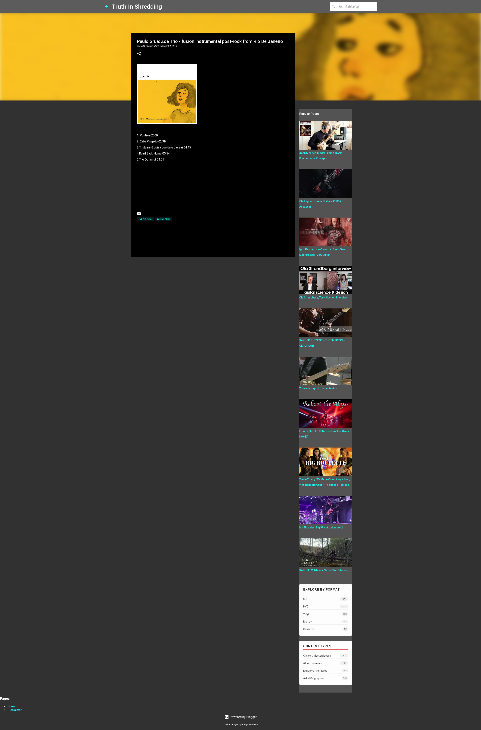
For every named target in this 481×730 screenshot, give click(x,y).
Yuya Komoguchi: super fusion (318, 388)
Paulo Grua (163, 219)
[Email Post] (139, 215)
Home (11, 706)
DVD (324, 606)
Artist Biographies (324, 678)
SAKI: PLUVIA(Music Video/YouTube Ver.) (324, 570)
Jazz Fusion (145, 219)
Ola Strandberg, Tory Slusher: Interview (323, 297)
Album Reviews (324, 663)
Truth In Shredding (137, 6)
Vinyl (324, 614)
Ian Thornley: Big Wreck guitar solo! (321, 527)
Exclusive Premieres (324, 670)
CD (324, 599)
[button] (139, 54)
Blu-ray (324, 621)
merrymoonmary (249, 724)
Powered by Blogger (243, 717)
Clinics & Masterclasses (324, 655)
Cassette (324, 629)
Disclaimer (15, 710)
